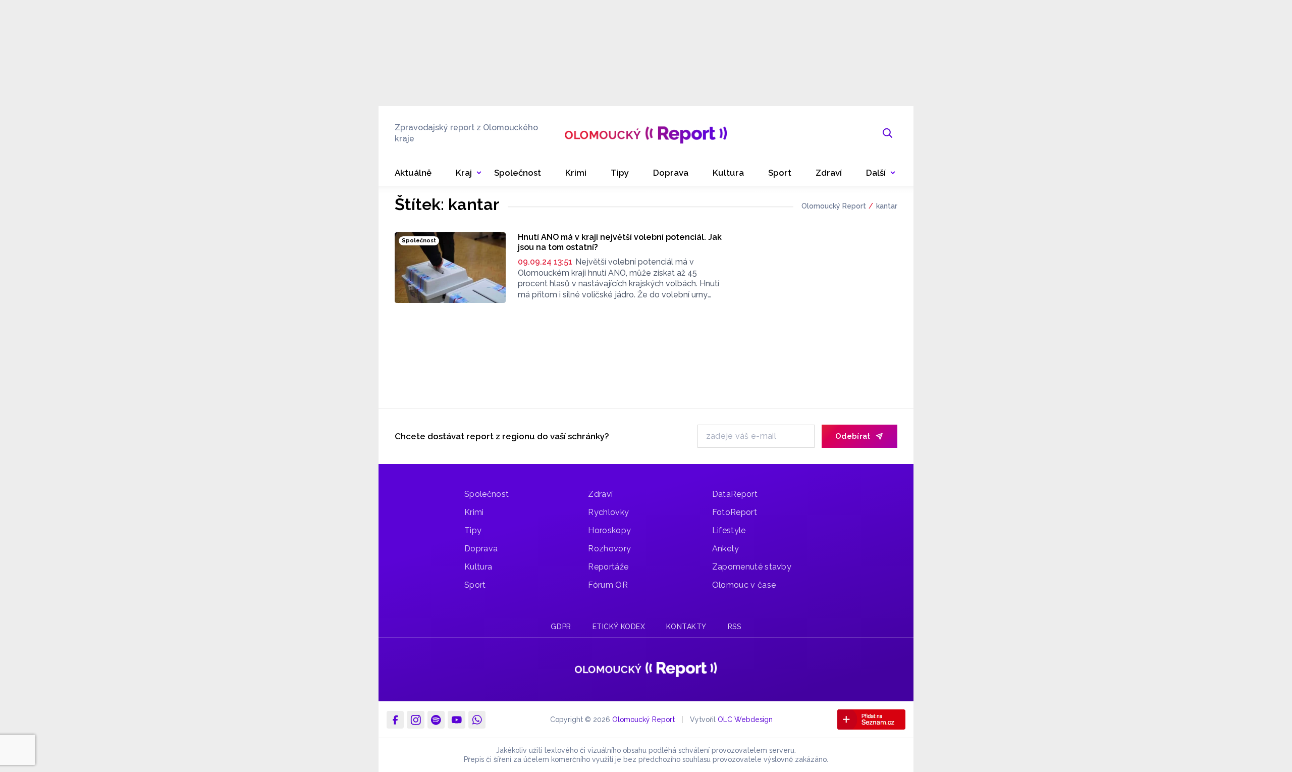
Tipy (472, 530)
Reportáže (608, 567)
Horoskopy (609, 530)
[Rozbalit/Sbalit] (479, 173)
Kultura (478, 567)
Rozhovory (609, 548)
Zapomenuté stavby (751, 567)
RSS (734, 627)
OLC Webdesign (745, 719)
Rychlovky (608, 512)
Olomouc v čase (744, 585)
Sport (475, 585)
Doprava (481, 548)
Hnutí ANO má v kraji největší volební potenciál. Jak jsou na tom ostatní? (620, 242)
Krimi (474, 512)
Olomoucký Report (833, 206)
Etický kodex (619, 627)
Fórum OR (608, 585)
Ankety (725, 548)
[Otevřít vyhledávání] (887, 133)
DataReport (735, 494)
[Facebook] (395, 719)
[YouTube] (456, 719)
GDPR (561, 627)
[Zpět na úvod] (646, 133)
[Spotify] (436, 719)
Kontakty (686, 627)
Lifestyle (729, 530)
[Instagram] (415, 719)
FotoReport (734, 512)
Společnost (486, 494)
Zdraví (600, 494)
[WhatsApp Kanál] (477, 719)
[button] (881, 173)
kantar (886, 206)
